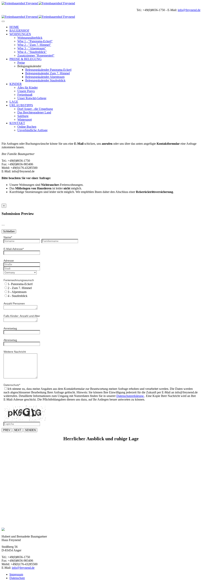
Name (8, 237)
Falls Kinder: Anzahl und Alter (22, 315)
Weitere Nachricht (15, 351)
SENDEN (30, 430)
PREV (6, 430)
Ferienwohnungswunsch (19, 280)
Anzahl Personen (14, 303)
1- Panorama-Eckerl (20, 284)
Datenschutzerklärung (130, 396)
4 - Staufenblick (17, 296)
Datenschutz (12, 384)
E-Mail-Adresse (14, 248)
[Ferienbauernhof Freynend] (38, 3)
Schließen (9, 231)
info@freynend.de (189, 10)
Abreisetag (10, 340)
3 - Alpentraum (17, 292)
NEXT (17, 430)
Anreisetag (10, 328)
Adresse (9, 260)
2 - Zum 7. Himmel (20, 288)
